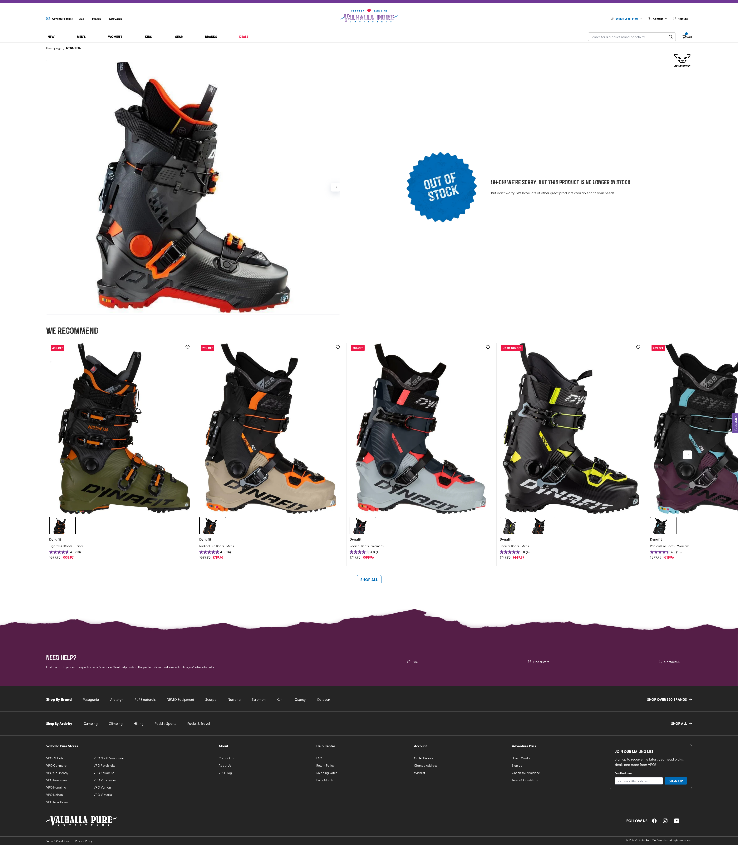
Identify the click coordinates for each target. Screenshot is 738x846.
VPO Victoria (103, 794)
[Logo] (369, 15)
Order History (423, 758)
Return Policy (325, 765)
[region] (654, 820)
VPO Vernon (102, 787)
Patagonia (91, 699)
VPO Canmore (56, 765)
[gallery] (193, 187)
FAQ (416, 661)
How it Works (521, 758)
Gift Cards (115, 19)
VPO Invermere (56, 780)
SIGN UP (676, 781)
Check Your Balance (526, 773)
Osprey (300, 699)
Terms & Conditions (525, 780)
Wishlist (419, 773)
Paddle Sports (165, 723)
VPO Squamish (104, 773)
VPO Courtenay (57, 773)
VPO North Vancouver (109, 758)
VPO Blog (225, 773)
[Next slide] (335, 187)
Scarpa (211, 699)
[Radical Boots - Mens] (571, 428)
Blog (81, 19)
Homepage (54, 48)
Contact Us (672, 661)
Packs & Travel (198, 723)
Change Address (425, 765)
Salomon (259, 699)
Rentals (96, 19)
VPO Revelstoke (104, 765)
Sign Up (517, 765)
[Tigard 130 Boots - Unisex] (120, 428)
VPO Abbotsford (58, 758)
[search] (671, 37)
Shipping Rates (326, 773)
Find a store (541, 661)
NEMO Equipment (180, 699)
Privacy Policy (84, 841)
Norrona (234, 699)
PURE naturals (145, 699)
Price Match (324, 780)
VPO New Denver (58, 802)
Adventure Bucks (62, 18)
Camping (90, 723)
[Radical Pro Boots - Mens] (270, 428)
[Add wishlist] (187, 347)
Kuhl (280, 699)
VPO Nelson (54, 794)
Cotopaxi (324, 699)
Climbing (116, 723)
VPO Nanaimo (56, 787)
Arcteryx (116, 699)
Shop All (369, 579)
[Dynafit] (682, 60)
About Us (225, 765)
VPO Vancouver (105, 780)
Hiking (139, 723)
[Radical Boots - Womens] (421, 428)
